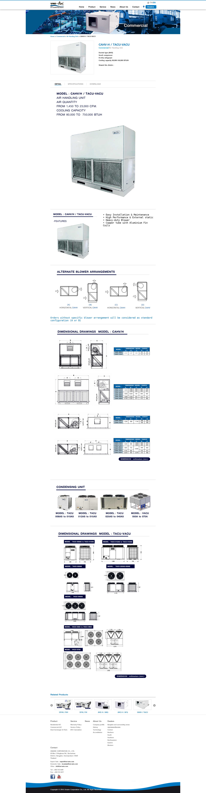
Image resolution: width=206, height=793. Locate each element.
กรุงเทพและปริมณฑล (114, 727)
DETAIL (58, 84)
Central (110, 730)
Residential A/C (55, 724)
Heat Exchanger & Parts (58, 730)
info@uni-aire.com (62, 766)
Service (103, 6)
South (110, 735)
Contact (135, 6)
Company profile (98, 724)
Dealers (150, 6)
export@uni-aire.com (67, 761)
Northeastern (112, 740)
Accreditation (97, 732)
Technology (97, 730)
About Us (124, 6)
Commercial (60, 36)
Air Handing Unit (72, 36)
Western (110, 745)
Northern (111, 732)
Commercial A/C (56, 727)
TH (151, 2)
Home (81, 6)
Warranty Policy (75, 724)
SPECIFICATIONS (75, 84)
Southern (111, 737)
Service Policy (75, 727)
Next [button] (154, 705)
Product (91, 6)
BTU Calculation (76, 730)
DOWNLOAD (95, 84)
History (95, 727)
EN (154, 2)
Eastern (110, 742)
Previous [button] (51, 705)
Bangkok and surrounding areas (119, 724)
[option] (63, 706)
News (112, 6)
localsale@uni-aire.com (70, 764)
